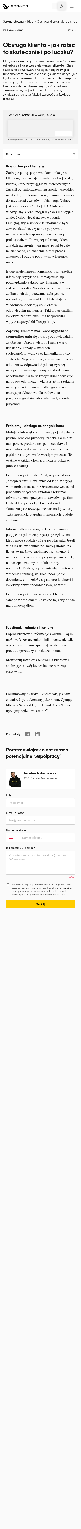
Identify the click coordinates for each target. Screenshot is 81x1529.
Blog (30, 21)
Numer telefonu (16, 830)
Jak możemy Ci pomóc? (20, 848)
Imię (8, 795)
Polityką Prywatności (63, 887)
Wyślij (40, 904)
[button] (12, 837)
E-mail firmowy (15, 813)
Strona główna (13, 21)
